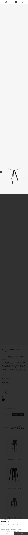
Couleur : (5, 396)
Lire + (3, 374)
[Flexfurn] (14, 379)
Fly (3, 383)
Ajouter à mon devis (18, 414)
